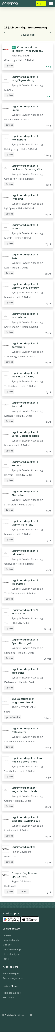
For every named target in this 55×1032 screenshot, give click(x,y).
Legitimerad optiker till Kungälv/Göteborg (25, 78)
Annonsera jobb (11, 973)
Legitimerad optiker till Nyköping (25, 197)
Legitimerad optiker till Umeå (25, 108)
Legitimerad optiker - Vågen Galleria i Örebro (25, 789)
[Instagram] (4, 1006)
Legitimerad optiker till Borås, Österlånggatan (25, 434)
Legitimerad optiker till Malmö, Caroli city (25, 523)
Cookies (7, 944)
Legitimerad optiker (23, 847)
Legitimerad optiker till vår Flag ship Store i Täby (27, 759)
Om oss (7, 935)
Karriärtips (8, 997)
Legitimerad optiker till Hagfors (25, 463)
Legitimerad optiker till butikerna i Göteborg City (27, 167)
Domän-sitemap (12, 949)
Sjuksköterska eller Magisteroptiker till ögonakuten (23, 700)
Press (6, 958)
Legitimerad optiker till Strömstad (25, 493)
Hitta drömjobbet (12, 992)
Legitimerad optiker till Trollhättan (25, 582)
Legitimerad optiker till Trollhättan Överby (25, 374)
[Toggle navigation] (51, 3)
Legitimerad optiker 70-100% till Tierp (26, 611)
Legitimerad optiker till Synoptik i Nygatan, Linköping (25, 641)
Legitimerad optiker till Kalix (25, 256)
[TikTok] (21, 1006)
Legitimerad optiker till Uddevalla (25, 552)
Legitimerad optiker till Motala (25, 226)
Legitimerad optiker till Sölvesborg (25, 345)
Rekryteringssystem (13, 978)
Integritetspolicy (12, 940)
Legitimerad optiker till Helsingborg (25, 137)
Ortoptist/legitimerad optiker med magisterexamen (25, 874)
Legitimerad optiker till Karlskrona (25, 671)
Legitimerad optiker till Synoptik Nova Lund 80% (26, 819)
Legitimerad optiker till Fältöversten (25, 730)
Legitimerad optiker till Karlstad (25, 404)
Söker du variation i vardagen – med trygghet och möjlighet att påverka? (27, 49)
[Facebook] (15, 1006)
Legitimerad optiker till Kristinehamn (25, 315)
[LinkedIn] (10, 1006)
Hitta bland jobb (11, 954)
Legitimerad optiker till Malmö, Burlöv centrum (25, 286)
